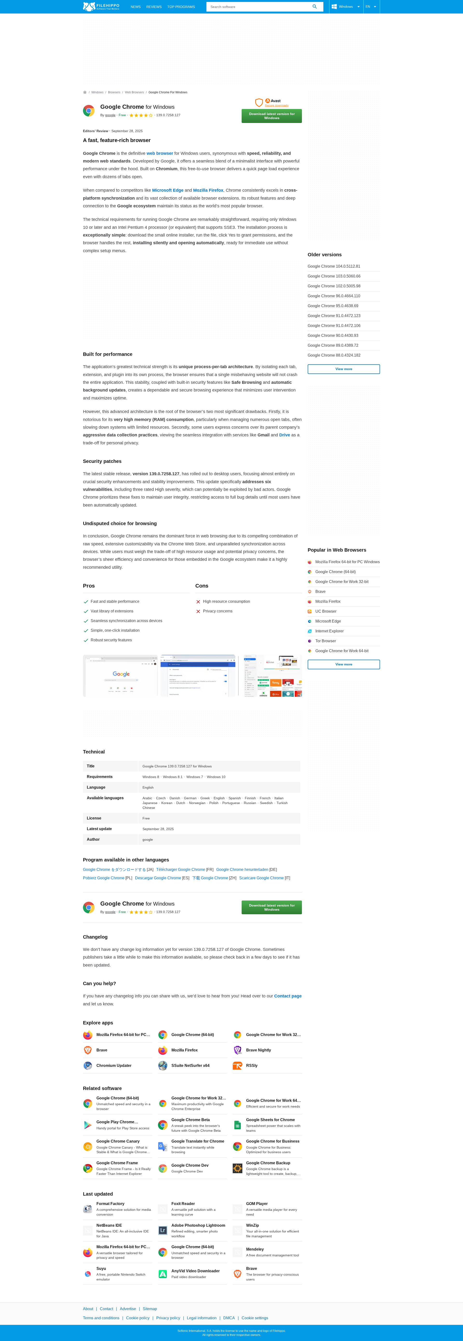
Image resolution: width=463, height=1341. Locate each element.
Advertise (128, 1309)
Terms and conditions (101, 1318)
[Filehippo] (101, 7)
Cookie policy (138, 1318)
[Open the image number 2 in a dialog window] (275, 676)
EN (368, 6)
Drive (284, 435)
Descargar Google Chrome (158, 878)
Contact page (288, 996)
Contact (106, 1309)
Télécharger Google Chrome (180, 869)
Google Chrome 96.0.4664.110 (334, 296)
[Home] (85, 92)
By (108, 115)
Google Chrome (137, 106)
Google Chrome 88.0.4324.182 (334, 355)
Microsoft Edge (168, 190)
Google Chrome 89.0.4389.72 (333, 345)
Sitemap (150, 1309)
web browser (160, 153)
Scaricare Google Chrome (261, 878)
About (88, 1309)
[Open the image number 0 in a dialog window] (120, 676)
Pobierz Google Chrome (103, 878)
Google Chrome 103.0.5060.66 (334, 276)
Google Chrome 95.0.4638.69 (333, 306)
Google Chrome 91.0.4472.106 (334, 326)
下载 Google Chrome (210, 878)
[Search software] (315, 7)
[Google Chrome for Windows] (89, 110)
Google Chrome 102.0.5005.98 (334, 286)
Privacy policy (168, 1318)
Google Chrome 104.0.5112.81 (334, 266)
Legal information (202, 1318)
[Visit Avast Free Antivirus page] (272, 102)
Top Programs (181, 7)
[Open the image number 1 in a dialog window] (198, 676)
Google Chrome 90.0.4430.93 (333, 335)
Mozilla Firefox (208, 190)
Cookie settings (255, 1318)
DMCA (229, 1318)
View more (343, 369)
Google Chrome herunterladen (242, 869)
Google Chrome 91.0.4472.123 (334, 316)
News (136, 7)
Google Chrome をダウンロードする (114, 869)
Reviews (154, 7)
